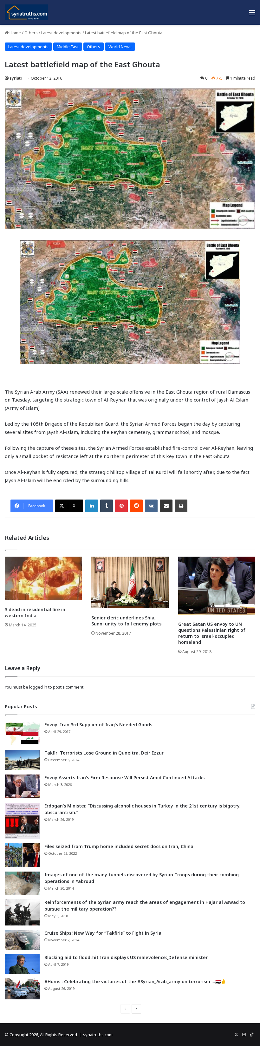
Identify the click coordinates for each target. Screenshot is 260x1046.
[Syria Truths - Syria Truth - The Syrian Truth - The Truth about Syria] (26, 12)
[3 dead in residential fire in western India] (43, 578)
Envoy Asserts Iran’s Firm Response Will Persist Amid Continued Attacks (124, 778)
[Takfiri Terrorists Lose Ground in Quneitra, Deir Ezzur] (22, 760)
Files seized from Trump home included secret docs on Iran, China (118, 846)
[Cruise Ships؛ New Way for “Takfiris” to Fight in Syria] (22, 940)
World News (120, 46)
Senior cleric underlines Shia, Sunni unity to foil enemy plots (126, 621)
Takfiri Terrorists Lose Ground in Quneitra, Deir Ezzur (104, 753)
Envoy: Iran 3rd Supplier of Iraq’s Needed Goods (98, 725)
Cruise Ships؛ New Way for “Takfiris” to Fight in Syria (102, 933)
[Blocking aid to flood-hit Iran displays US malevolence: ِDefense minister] (22, 964)
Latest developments (61, 33)
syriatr (16, 78)
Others (31, 33)
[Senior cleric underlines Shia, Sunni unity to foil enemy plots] (129, 582)
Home (15, 33)
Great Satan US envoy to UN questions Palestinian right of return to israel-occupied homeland (211, 633)
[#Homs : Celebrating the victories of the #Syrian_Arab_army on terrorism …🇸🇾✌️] (22, 988)
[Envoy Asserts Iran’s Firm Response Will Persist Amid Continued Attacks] (22, 786)
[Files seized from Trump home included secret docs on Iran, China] (22, 855)
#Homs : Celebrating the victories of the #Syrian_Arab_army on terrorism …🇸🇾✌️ (135, 981)
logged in (38, 687)
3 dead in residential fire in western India (35, 612)
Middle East (68, 46)
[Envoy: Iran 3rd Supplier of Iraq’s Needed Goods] (22, 733)
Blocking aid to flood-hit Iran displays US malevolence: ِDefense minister (126, 957)
